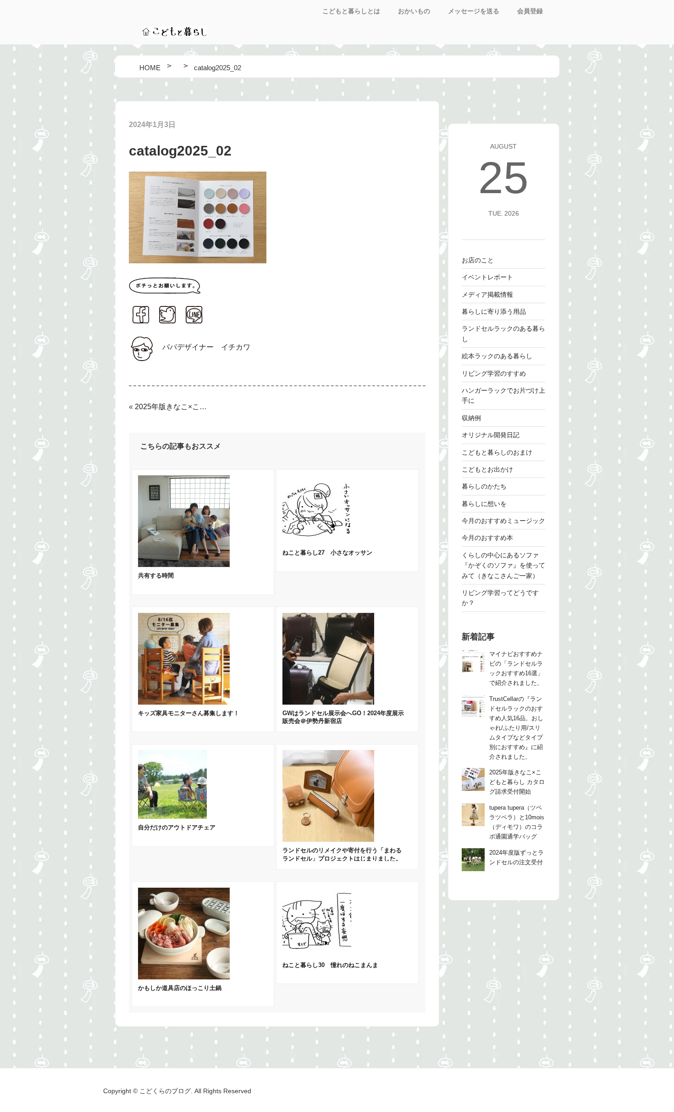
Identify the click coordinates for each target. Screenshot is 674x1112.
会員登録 (530, 11)
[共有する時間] (184, 564)
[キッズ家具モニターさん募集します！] (184, 702)
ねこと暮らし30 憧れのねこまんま (330, 965)
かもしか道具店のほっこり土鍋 (179, 987)
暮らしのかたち (484, 486)
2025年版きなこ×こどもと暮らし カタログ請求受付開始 (172, 407)
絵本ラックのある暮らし (497, 356)
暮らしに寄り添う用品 (494, 311)
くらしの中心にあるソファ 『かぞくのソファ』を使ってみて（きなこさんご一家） (503, 565)
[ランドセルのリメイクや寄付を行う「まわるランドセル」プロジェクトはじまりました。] (328, 839)
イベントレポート (487, 277)
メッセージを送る (473, 11)
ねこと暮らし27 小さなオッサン (327, 552)
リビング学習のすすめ (494, 373)
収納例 (471, 418)
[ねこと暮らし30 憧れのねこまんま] (316, 954)
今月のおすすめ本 (487, 537)
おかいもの (414, 11)
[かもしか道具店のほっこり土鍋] (184, 977)
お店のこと (478, 260)
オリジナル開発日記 (490, 435)
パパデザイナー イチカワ (206, 347)
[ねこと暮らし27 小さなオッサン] (316, 541)
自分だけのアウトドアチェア (176, 827)
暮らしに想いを (484, 503)
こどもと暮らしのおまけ (497, 452)
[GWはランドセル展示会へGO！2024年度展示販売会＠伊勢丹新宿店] (328, 702)
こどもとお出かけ (487, 469)
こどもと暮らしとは (351, 11)
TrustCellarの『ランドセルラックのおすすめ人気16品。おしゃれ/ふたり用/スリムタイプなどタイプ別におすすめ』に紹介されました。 (516, 728)
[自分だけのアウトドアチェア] (172, 816)
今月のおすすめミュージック (503, 520)
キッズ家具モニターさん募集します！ (188, 713)
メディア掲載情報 (487, 294)
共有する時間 (156, 575)
